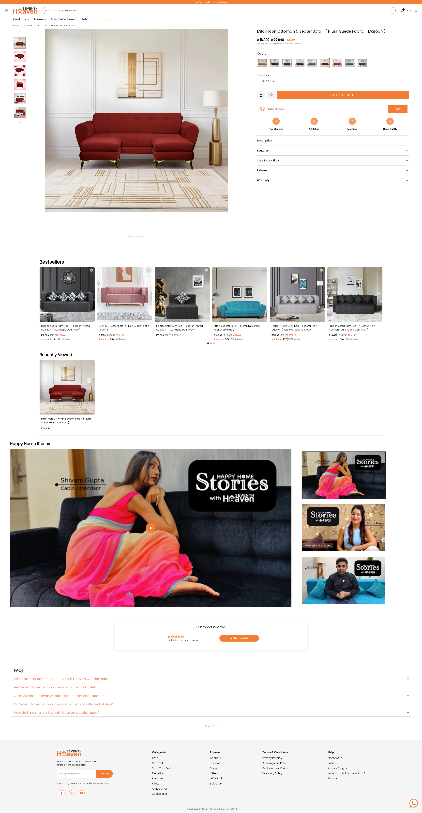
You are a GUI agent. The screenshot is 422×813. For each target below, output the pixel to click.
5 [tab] (136, 236)
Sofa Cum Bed (161, 768)
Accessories (159, 794)
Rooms (38, 19)
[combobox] (219, 10)
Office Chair (159, 789)
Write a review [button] (239, 638)
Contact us (335, 758)
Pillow (155, 783)
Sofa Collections (62, 19)
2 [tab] (131, 236)
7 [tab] (140, 236)
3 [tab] (132, 236)
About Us (216, 758)
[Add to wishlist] (271, 95)
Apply (398, 109)
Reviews (215, 763)
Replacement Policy (275, 768)
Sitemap (333, 778)
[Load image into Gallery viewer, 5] (20, 99)
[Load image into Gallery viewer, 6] (20, 113)
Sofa (155, 758)
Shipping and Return (275, 763)
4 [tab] (134, 236)
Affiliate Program (338, 768)
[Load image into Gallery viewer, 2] (20, 56)
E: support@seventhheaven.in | (73, 783)
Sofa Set (157, 763)
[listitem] (211, 2)
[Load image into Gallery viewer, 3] (20, 70)
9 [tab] (143, 236)
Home (15, 25)
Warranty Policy (272, 773)
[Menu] (6, 10)
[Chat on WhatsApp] (414, 803)
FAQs (331, 763)
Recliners (157, 778)
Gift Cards (216, 778)
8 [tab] (141, 236)
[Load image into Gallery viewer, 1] (20, 42)
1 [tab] (129, 236)
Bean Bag (158, 773)
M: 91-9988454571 (99, 783)
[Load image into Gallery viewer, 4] (20, 84)
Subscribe (104, 773)
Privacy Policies (272, 758)
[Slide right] (20, 122)
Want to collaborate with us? (346, 773)
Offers (214, 773)
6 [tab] (138, 236)
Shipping (275, 43)
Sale (85, 19)
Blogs (213, 768)
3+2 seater (269, 81)
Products (19, 19)
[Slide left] (20, 32)
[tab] (208, 343)
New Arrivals (102, 19)
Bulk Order (216, 783)
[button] (49, 339)
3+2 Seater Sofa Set (32, 25)
